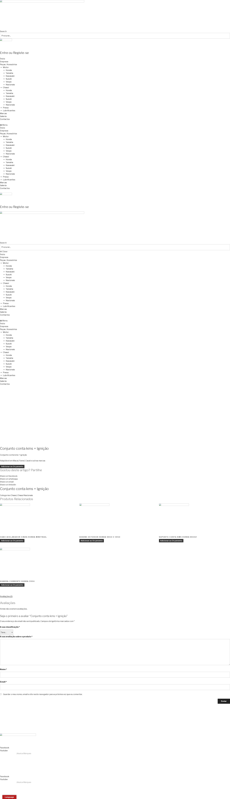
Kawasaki (10, 76)
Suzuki (9, 79)
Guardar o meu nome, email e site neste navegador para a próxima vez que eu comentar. (42, 694)
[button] (115, 125)
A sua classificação (10, 627)
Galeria (3, 116)
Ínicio (2, 59)
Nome (3, 669)
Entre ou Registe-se (14, 53)
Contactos (5, 119)
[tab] (6, 596)
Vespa (8, 82)
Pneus (6, 108)
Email (3, 682)
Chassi (6, 87)
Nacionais (10, 85)
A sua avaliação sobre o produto (16, 636)
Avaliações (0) (6, 596)
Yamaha (9, 73)
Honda (9, 70)
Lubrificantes (9, 110)
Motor (6, 67)
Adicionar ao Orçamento (12, 466)
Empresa (4, 61)
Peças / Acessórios (8, 64)
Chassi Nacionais (25, 495)
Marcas (3, 113)
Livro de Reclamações (10, 729)
